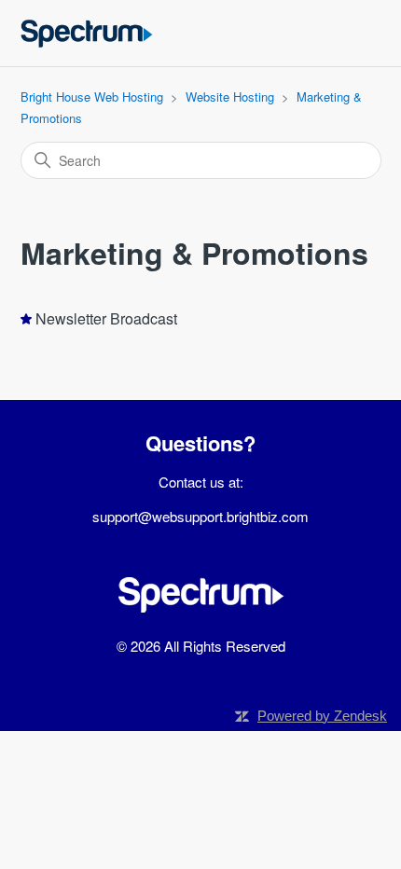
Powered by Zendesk (322, 716)
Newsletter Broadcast (106, 318)
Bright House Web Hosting (92, 96)
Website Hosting (230, 96)
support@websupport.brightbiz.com (200, 516)
